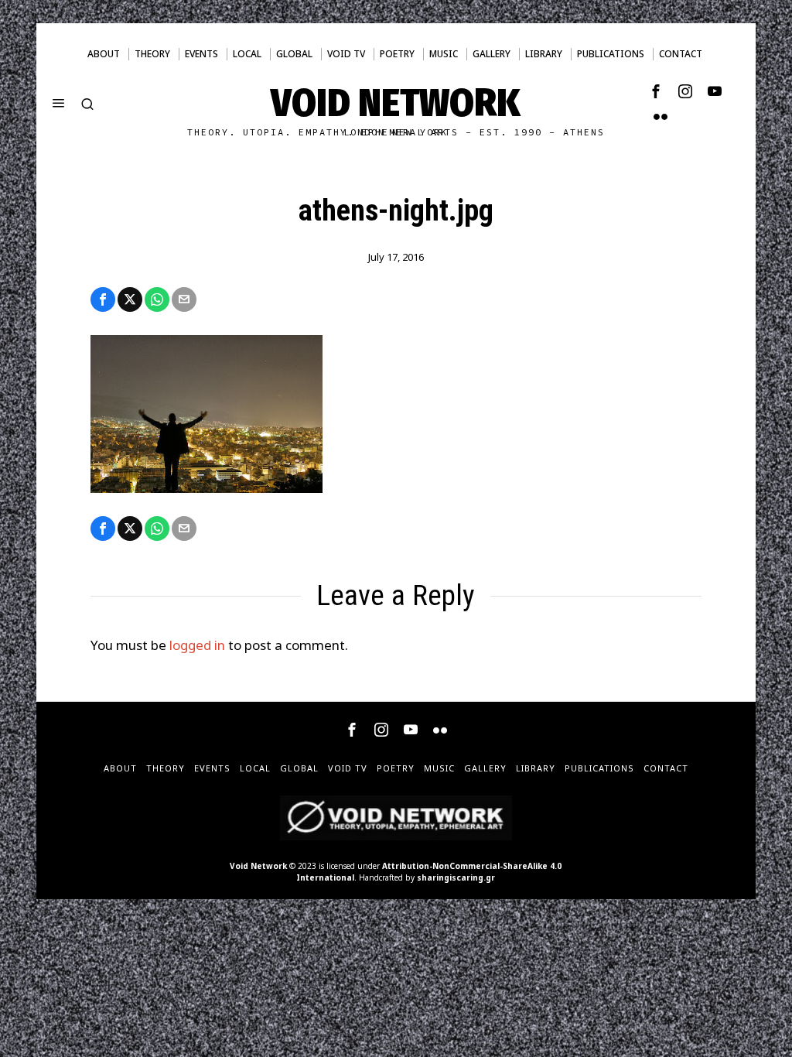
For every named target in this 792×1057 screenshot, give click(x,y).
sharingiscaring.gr (456, 877)
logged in (197, 645)
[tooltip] (656, 91)
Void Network (258, 865)
